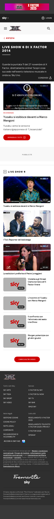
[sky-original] (27, 482)
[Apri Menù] (5, 28)
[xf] (16, 28)
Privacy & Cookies (22, 453)
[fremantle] (27, 476)
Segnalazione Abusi (11, 466)
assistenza (7, 457)
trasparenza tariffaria (37, 455)
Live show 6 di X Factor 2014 (24, 49)
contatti (17, 457)
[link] (27, 117)
